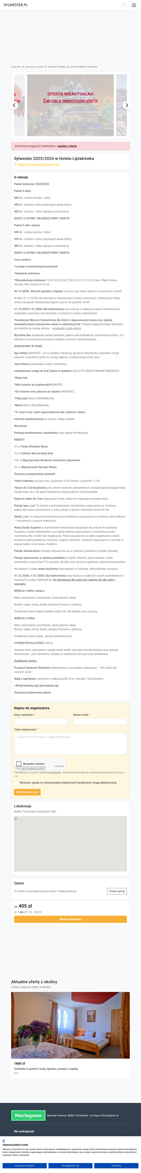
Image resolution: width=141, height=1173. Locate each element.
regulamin (55, 772)
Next (127, 105)
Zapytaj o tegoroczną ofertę (70, 100)
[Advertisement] (70, 39)
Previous (14, 105)
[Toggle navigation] (133, 5)
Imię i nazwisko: (24, 714)
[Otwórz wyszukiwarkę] (124, 5)
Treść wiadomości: (26, 729)
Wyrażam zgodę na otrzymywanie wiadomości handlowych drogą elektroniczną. (68, 782)
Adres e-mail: (82, 714)
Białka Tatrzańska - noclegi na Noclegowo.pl (93, 1115)
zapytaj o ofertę (67, 146)
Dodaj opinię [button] (117, 891)
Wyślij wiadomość (27, 792)
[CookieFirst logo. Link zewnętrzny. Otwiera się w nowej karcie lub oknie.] (4, 1141)
